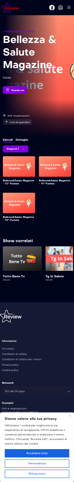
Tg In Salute (55, 276)
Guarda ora (17, 90)
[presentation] (5, 267)
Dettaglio (22, 139)
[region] (37, 447)
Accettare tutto (37, 453)
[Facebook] (52, 7)
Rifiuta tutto (37, 473)
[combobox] (37, 391)
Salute (7, 77)
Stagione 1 (13, 148)
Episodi (8, 139)
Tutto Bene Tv (14, 276)
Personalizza (37, 463)
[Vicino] (70, 415)
